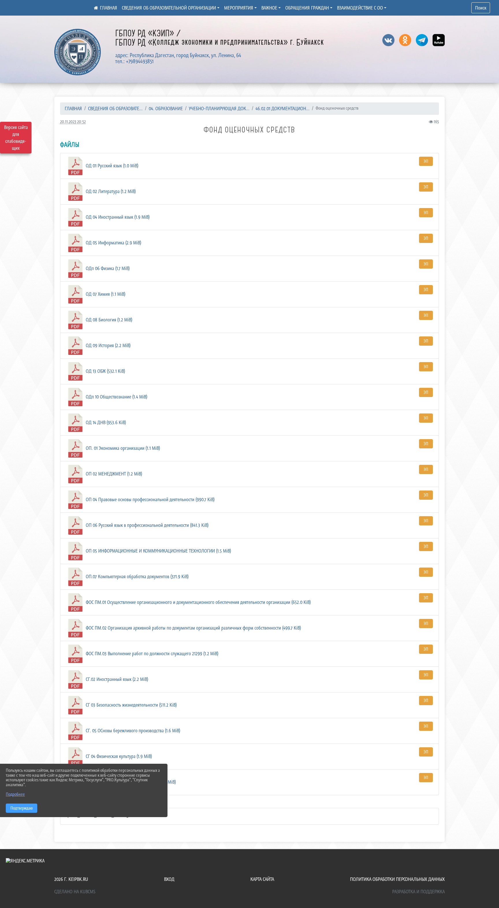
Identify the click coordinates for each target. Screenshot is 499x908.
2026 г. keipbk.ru (71, 879)
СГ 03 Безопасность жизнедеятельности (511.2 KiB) (131, 705)
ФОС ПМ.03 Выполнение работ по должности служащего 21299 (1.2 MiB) (151, 653)
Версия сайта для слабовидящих (16, 137)
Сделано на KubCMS (74, 891)
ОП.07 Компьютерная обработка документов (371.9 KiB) (137, 576)
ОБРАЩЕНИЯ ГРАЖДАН (307, 8)
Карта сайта (262, 879)
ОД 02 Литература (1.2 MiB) (110, 191)
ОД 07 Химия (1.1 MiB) (105, 294)
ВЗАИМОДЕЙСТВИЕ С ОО (360, 8)
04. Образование (166, 108)
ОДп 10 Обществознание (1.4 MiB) (116, 397)
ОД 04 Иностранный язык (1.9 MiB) (117, 217)
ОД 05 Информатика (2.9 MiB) (113, 242)
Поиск (480, 8)
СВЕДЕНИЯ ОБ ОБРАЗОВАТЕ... (115, 108)
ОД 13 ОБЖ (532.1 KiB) (105, 371)
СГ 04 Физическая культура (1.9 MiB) (118, 756)
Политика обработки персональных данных (397, 879)
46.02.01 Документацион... (283, 108)
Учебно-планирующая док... (219, 108)
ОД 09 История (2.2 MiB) (108, 345)
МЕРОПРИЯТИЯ (238, 8)
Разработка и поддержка (418, 891)
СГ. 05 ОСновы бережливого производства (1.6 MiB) (132, 730)
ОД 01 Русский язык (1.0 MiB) (111, 165)
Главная (73, 108)
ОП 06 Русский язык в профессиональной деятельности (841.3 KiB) (146, 525)
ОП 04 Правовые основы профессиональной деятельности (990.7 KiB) (150, 499)
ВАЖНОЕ (269, 8)
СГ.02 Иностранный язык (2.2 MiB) (116, 679)
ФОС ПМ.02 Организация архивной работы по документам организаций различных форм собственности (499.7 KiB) (193, 628)
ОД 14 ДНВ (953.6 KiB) (105, 422)
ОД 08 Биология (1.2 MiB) (108, 320)
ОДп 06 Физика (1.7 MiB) (107, 268)
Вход (169, 879)
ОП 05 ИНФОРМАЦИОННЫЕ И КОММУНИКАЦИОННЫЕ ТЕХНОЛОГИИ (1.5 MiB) (158, 551)
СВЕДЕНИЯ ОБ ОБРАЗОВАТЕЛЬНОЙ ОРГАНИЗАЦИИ (169, 8)
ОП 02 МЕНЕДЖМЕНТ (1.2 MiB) (113, 474)
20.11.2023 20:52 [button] (73, 121)
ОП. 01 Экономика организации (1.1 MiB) (122, 448)
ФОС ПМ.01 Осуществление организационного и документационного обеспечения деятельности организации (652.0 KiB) (198, 602)
